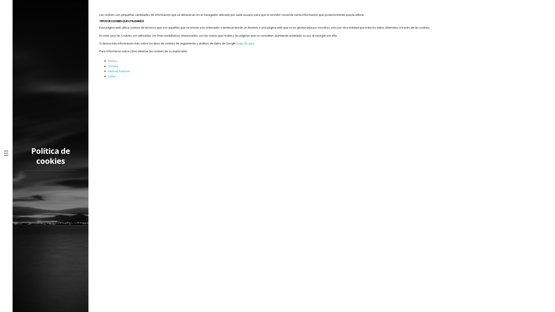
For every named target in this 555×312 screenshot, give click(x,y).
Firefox (112, 61)
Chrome (113, 66)
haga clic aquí (245, 43)
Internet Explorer (119, 71)
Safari (112, 76)
